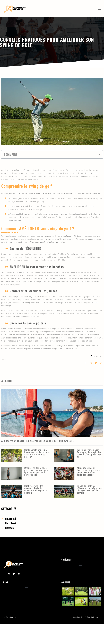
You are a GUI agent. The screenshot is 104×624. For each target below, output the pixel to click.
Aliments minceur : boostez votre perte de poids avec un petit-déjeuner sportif (88, 471)
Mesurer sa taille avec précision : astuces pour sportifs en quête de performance (36, 471)
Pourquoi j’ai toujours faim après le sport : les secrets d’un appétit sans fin (90, 453)
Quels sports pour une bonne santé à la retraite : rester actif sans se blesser (37, 453)
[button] (99, 154)
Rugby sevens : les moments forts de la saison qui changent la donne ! (35, 489)
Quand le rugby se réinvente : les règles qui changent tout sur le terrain (89, 489)
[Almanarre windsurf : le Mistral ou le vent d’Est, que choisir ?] (52, 413)
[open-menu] (100, 8)
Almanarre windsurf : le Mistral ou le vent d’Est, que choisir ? (38, 441)
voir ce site (59, 242)
